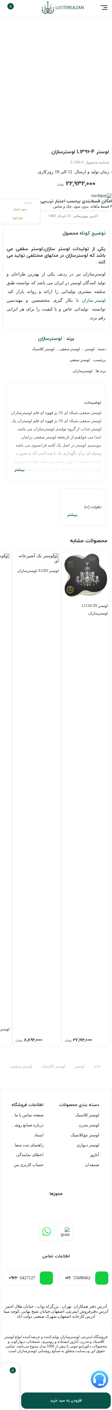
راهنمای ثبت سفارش (27, 1145)
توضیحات (92, 403)
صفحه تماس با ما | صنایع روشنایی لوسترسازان (27, 1115)
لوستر (90, 349)
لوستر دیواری (88, 1145)
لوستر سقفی (69, 349)
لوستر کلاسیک (43, 349)
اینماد (39, 1135)
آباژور (94, 1154)
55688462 (78, 1278)
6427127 (22, 1278)
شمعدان (92, 1164)
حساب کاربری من (29, 1164)
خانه (97, 1066)
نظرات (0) (92, 507)
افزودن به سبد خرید (66, 1400)
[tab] (56, 432)
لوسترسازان (82, 371)
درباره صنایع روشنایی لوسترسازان (27, 1125)
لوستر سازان (93, 300)
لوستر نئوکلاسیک (85, 1135)
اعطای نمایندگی (30, 1154)
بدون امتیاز (20, 209)
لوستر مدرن (89, 1125)
